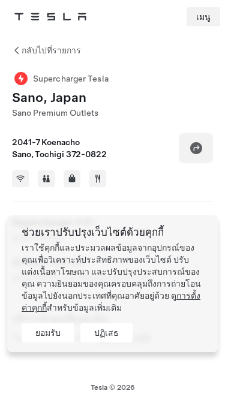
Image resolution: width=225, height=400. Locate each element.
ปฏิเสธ (106, 333)
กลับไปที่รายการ (51, 50)
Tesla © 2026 (113, 387)
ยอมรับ (48, 333)
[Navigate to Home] (50, 17)
